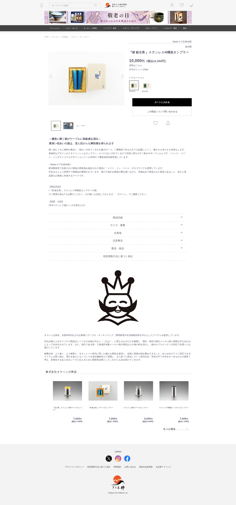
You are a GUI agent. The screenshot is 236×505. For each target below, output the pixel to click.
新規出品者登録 (146, 467)
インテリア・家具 (109, 28)
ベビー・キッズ (71, 28)
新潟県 (188, 47)
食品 (184, 28)
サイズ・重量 (146, 225)
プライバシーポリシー (74, 467)
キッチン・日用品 (90, 28)
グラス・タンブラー (80, 37)
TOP (46, 37)
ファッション (54, 28)
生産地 (148, 232)
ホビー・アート (151, 28)
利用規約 (117, 467)
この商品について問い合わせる (162, 111)
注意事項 (148, 240)
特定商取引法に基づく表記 (118, 256)
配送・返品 (147, 248)
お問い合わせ (130, 467)
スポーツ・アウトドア (131, 28)
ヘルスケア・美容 (170, 28)
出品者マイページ (163, 467)
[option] (86, 78)
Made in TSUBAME (182, 41)
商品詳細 (148, 217)
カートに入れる (162, 102)
